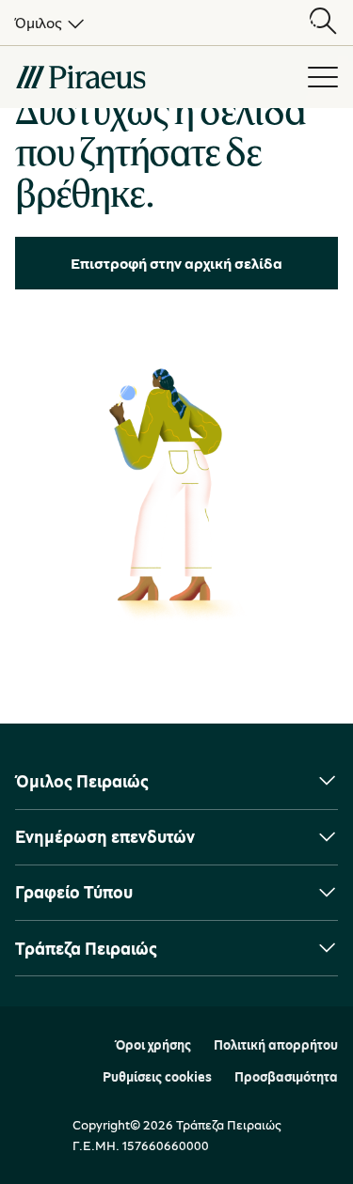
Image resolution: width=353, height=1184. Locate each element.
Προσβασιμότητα (286, 1076)
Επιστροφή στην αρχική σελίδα (176, 263)
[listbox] (46, 22)
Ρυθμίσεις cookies (157, 1076)
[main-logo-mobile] (151, 77)
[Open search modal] (323, 22)
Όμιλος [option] (38, 22)
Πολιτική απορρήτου (276, 1044)
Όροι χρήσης (153, 1044)
